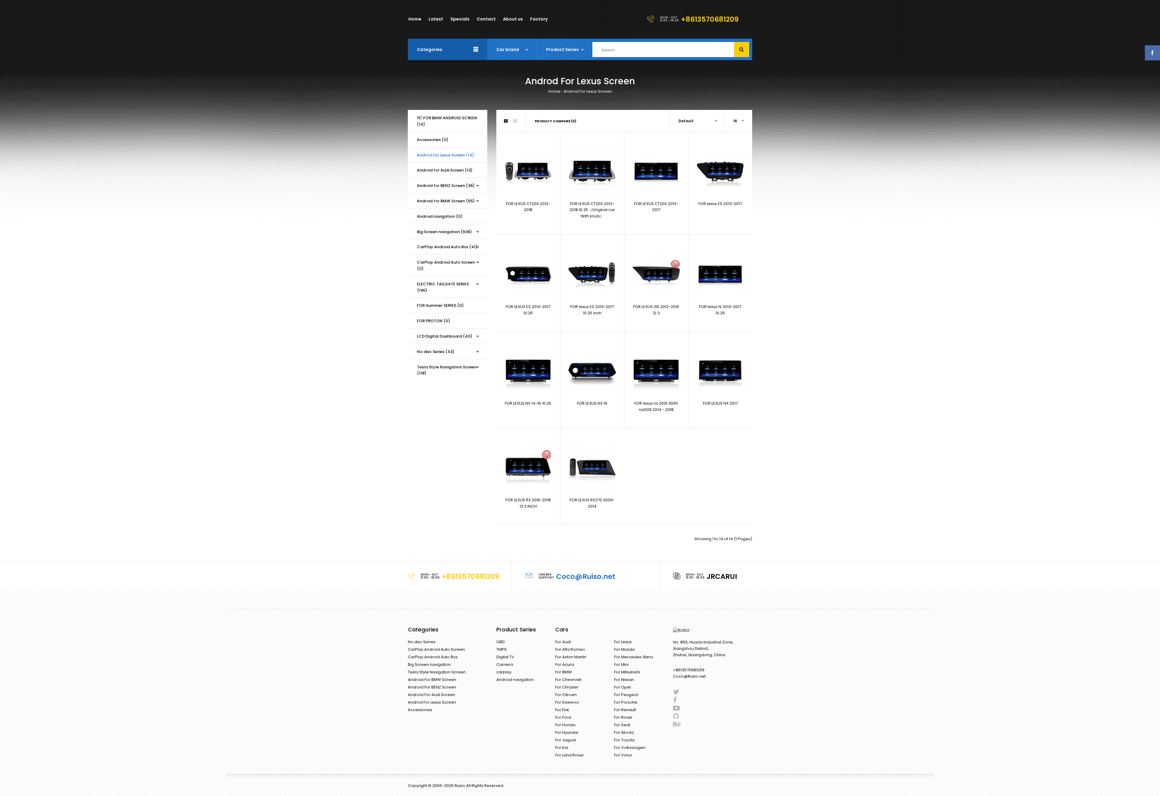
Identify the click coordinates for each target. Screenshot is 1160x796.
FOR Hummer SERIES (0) (440, 305)
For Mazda (624, 649)
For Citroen (566, 695)
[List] (515, 121)
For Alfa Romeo (570, 649)
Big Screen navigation (429, 664)
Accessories (420, 710)
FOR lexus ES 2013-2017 (720, 204)
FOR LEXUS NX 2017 (720, 403)
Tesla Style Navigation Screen (437, 672)
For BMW (563, 672)
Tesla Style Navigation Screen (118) (446, 370)
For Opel (622, 687)
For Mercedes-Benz (633, 657)
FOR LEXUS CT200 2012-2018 (528, 207)
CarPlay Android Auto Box (433, 657)
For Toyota (624, 740)
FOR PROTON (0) (433, 321)
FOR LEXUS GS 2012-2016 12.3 (656, 310)
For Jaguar (565, 740)
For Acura (564, 664)
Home (554, 91)
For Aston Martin (570, 657)
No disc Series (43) (435, 352)
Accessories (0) (432, 140)
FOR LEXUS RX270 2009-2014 (592, 503)
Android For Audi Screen (431, 695)
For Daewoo (567, 702)
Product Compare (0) (555, 121)
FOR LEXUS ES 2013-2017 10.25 (528, 310)
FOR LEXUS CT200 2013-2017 (656, 207)
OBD (500, 642)
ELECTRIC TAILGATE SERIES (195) (443, 287)
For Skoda (624, 732)
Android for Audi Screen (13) (444, 170)
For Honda (565, 725)
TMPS (501, 649)
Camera (504, 664)
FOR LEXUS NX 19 (592, 403)
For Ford (563, 717)
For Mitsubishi (627, 672)
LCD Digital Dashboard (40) (444, 336)
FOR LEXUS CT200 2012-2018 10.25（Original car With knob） (592, 210)
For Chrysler (566, 687)
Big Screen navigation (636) (444, 232)
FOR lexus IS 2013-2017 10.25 (720, 310)
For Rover (623, 717)
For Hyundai (566, 732)
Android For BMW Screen (432, 679)
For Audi (563, 642)
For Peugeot (626, 695)
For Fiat (562, 710)
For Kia (561, 747)
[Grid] (506, 121)
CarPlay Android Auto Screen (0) (446, 265)
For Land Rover (569, 755)
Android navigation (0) (439, 216)
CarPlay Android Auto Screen (436, 649)
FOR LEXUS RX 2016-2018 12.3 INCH (528, 503)
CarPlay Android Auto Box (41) (447, 247)
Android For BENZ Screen (432, 687)
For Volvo (623, 755)
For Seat (622, 725)
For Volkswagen (630, 747)
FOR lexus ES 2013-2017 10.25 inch (592, 310)
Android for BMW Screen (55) (446, 201)
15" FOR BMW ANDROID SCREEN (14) (447, 121)
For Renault (625, 710)
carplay (503, 672)
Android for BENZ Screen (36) (446, 185)
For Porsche (625, 702)
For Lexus (623, 642)
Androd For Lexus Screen (588, 91)
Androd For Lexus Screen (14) (445, 155)
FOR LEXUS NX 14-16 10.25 (528, 403)
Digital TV (505, 657)
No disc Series (422, 642)
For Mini (621, 664)
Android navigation (515, 679)
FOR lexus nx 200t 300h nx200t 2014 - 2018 (656, 406)
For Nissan (624, 679)
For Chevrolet (568, 679)
